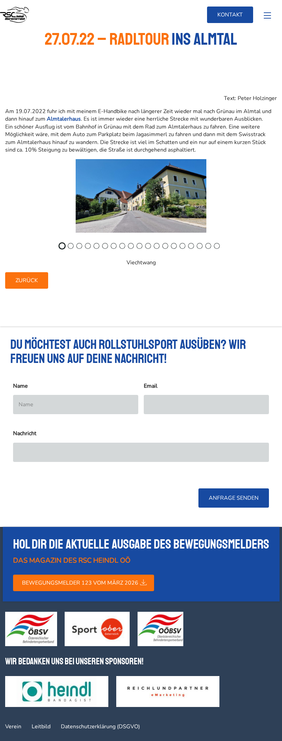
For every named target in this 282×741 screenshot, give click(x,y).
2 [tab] (72, 248)
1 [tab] (64, 248)
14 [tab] (177, 248)
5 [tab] (98, 248)
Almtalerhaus (64, 119)
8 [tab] (124, 248)
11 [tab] (151, 248)
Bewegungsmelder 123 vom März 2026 (80, 583)
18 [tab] (211, 248)
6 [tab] (107, 248)
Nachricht (24, 433)
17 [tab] (203, 248)
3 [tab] (81, 248)
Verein (13, 726)
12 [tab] (160, 248)
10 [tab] (143, 248)
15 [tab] (186, 248)
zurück (26, 280)
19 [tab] (220, 248)
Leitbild (41, 726)
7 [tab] (115, 248)
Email (151, 386)
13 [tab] (168, 248)
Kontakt (230, 15)
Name (20, 386)
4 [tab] (89, 248)
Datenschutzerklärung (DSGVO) (100, 726)
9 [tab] (132, 248)
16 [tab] (194, 248)
